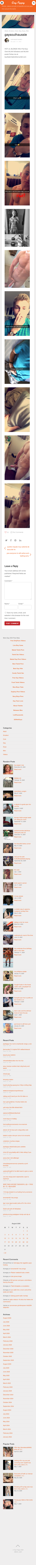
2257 (20, 1552)
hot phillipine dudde (20, 971)
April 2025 (6, 1379)
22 (23, 1242)
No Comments (18, 532)
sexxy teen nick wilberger (11, 1158)
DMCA (16, 1552)
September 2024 (8, 1406)
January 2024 (7, 1437)
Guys (23, 31)
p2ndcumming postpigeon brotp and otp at (16, 1214)
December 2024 (8, 1394)
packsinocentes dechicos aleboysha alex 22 (22, 831)
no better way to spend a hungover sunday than (22, 910)
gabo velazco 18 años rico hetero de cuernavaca (18, 1300)
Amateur (11, 31)
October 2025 (7, 1356)
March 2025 (7, 1383)
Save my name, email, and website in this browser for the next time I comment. (16, 615)
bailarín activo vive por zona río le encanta (16, 1135)
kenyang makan (8, 1079)
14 (20, 1238)
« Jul (4, 1253)
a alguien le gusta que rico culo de (22, 805)
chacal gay (6, 1074)
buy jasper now (19, 765)
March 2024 (7, 1429)
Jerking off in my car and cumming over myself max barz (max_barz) (22, 1462)
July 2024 (6, 1414)
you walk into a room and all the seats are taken (17, 1291)
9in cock (16, 870)
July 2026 (6, 1322)
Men (27, 31)
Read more (17, 769)
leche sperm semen (20, 883)
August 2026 (7, 1318)
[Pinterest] (15, 540)
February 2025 (7, 1387)
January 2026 (7, 1345)
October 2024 (7, 1402)
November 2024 (8, 1398)
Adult (6, 31)
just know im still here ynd (22, 1024)
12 (12, 1238)
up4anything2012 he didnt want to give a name (18, 1171)
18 (9, 1242)
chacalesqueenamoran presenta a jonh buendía (15, 1164)
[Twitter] (6, 540)
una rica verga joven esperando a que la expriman (16, 1178)
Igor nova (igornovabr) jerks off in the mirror (17, 1203)
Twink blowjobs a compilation (20, 1286)
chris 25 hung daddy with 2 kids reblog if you (17, 1152)
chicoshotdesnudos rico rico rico (13, 1060)
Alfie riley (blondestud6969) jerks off (23, 1448)
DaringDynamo (16, 39)
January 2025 (7, 1391)
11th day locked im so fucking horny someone (17, 1192)
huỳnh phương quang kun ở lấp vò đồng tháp (17, 1085)
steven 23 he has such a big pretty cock (15, 1130)
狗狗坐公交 (17, 778)
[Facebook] (11, 540)
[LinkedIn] (20, 540)
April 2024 (6, 1425)
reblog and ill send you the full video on (15, 1096)
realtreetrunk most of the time (23, 935)
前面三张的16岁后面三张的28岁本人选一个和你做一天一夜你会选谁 (18, 1185)
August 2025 (7, 1364)
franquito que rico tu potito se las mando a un (23, 999)
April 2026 (6, 1333)
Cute (16, 31)
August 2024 (7, 1410)
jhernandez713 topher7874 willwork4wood (16, 1049)
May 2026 (6, 1329)
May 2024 (6, 1421)
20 (16, 1242)
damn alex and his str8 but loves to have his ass (22, 1012)
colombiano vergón (20, 791)
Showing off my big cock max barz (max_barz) (23, 1488)
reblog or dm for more (21, 922)
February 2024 (7, 1433)
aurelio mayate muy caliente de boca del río (18, 548)
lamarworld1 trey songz (10, 1197)
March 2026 (7, 1337)
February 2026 (7, 1341)
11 (9, 1238)
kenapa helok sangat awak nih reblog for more (22, 818)
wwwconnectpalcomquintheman (13, 1090)
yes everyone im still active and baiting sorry (16, 554)
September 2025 (8, 1360)
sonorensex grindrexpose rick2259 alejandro (17, 1306)
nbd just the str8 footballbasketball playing (22, 858)
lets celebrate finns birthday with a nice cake (23, 949)
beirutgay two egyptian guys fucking (17, 1264)
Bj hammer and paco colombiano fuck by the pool (17, 1281)
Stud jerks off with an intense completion (23, 1475)
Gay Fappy (17, 1550)
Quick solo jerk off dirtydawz (12, 1209)
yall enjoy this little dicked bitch (12, 1107)
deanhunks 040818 (9, 1055)
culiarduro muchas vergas (11, 1141)
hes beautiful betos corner (22, 844)
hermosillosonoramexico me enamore (15, 1124)
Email (21, 603)
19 (12, 1242)
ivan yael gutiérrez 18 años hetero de (15, 1102)
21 (20, 1242)
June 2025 (6, 1372)
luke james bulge (16, 1276)
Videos (5, 754)
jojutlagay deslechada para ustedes (14, 1146)
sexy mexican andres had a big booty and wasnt (16, 1067)
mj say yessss (18, 896)
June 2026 (6, 1325)
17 (5, 1242)
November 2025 (8, 1352)
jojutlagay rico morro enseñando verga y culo (17, 1044)
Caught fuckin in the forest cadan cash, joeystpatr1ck (22, 985)
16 (27, 1238)
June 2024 (6, 1418)
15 (23, 1238)
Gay (20, 31)
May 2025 (6, 1375)
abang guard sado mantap (19, 1296)
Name (7, 603)
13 (16, 1238)
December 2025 (8, 1349)
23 (27, 1242)
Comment (8, 581)
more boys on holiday (10, 1119)
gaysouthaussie (16, 34)
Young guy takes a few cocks (23, 1501)
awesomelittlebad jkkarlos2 (11, 1113)
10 (5, 1238)
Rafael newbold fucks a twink (20, 1272)
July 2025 (6, 1368)
